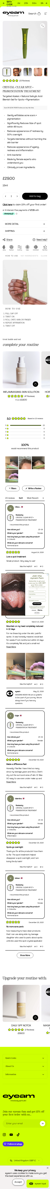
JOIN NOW (37, 603)
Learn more (39, 1176)
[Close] (47, 1168)
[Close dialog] (47, 574)
